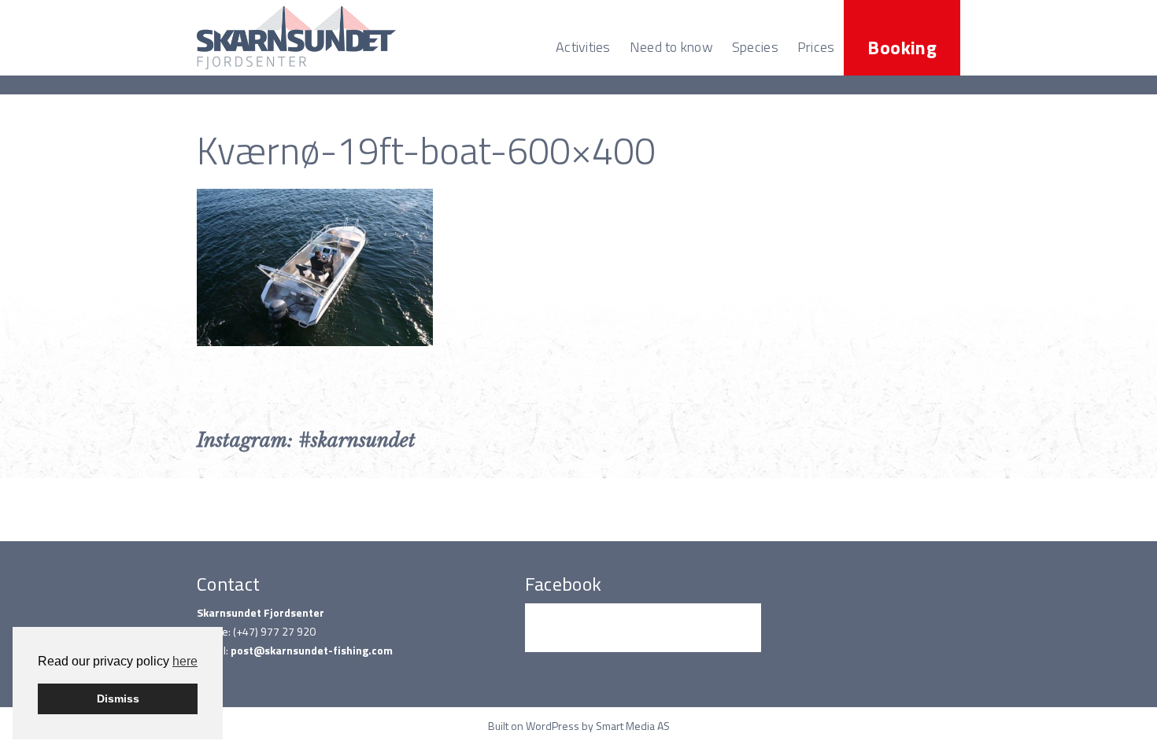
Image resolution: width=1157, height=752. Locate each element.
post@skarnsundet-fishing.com (312, 650)
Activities (583, 46)
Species (755, 46)
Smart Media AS (633, 725)
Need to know (671, 46)
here (185, 661)
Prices (816, 46)
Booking (902, 47)
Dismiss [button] (118, 698)
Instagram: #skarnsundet (306, 440)
